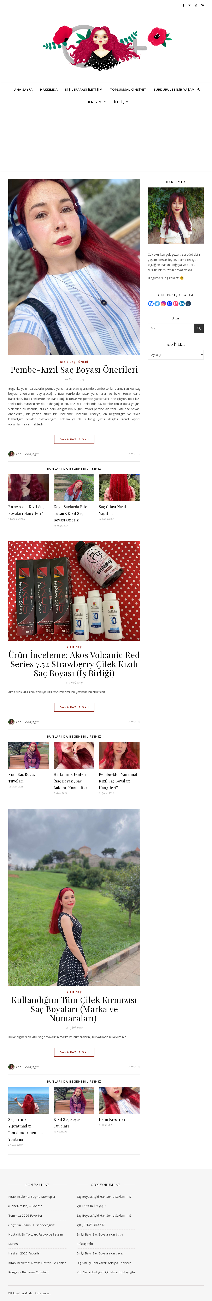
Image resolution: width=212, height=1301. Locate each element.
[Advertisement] (106, 139)
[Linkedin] (182, 303)
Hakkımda (49, 89)
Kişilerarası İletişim (83, 89)
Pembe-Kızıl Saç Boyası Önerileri (74, 369)
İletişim (121, 102)
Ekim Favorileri (113, 1119)
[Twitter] (157, 303)
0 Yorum (134, 454)
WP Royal (14, 1293)
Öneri (83, 362)
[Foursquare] (175, 303)
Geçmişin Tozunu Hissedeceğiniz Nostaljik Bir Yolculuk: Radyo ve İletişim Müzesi (35, 1234)
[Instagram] (163, 303)
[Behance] (169, 303)
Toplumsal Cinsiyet (128, 89)
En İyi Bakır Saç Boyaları (93, 1234)
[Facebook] (151, 303)
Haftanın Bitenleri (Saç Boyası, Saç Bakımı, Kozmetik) (70, 781)
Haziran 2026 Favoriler (24, 1253)
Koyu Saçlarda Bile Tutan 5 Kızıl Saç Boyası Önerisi (70, 513)
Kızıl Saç (68, 362)
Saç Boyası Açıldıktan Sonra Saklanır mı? (104, 1196)
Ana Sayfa (23, 89)
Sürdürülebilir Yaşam (174, 89)
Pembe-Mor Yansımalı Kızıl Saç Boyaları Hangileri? (119, 781)
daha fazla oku (74, 439)
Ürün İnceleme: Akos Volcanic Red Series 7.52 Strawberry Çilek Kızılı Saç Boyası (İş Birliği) (74, 663)
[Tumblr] (188, 303)
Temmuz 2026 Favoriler (25, 1215)
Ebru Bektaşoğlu (27, 454)
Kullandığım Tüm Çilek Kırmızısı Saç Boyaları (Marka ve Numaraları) (74, 1008)
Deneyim (94, 102)
